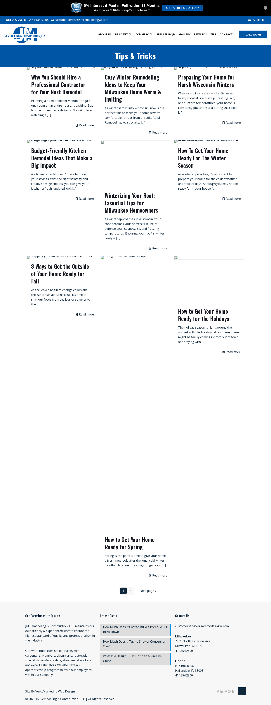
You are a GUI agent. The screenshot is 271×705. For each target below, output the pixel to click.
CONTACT (226, 34)
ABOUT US (105, 34)
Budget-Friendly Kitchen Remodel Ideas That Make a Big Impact (62, 157)
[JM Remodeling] (25, 34)
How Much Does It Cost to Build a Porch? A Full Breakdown (135, 629)
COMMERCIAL (144, 34)
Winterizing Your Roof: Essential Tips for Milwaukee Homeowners (131, 202)
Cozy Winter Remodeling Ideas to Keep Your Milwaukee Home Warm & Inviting (133, 88)
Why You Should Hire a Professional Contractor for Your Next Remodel (58, 84)
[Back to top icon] (242, 691)
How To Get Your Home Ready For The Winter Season (203, 157)
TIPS (213, 34)
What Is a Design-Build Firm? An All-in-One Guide (132, 658)
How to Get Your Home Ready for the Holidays (203, 315)
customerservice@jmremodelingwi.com (81, 20)
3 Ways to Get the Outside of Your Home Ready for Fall (60, 273)
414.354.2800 (40, 20)
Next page (147, 591)
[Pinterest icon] (254, 20)
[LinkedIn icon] (249, 20)
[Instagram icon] (258, 20)
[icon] (263, 20)
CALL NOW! (253, 34)
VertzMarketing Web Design (55, 691)
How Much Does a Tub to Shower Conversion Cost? (134, 643)
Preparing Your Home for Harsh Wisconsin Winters (206, 81)
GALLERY (184, 34)
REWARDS (200, 34)
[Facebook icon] (245, 20)
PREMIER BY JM (166, 34)
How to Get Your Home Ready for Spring (130, 543)
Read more (86, 125)
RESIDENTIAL (123, 34)
